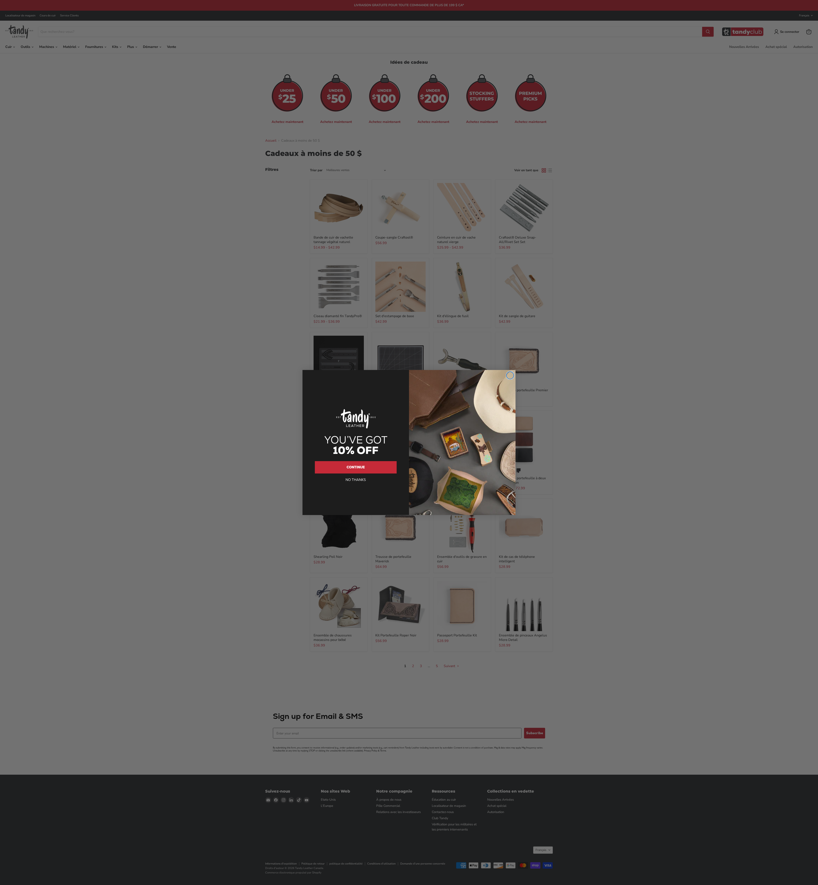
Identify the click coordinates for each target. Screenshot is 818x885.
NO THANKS (356, 480)
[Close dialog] (510, 375)
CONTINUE (356, 467)
